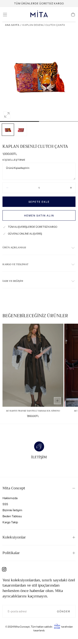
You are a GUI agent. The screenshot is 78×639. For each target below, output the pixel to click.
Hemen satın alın (39, 215)
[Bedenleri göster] (57, 400)
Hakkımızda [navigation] (9, 498)
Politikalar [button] (11, 553)
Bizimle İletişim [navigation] (12, 510)
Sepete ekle (39, 201)
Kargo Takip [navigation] (10, 522)
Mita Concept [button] (13, 488)
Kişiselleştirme (13, 160)
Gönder (63, 611)
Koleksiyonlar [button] (14, 537)
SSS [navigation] (5, 504)
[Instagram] (4, 569)
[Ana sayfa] (39, 14)
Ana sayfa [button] (12, 25)
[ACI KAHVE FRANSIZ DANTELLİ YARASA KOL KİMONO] (32, 365)
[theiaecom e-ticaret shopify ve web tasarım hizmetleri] (57, 626)
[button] (4, 14)
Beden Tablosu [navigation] (12, 516)
